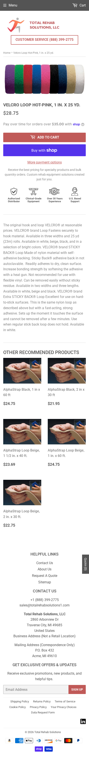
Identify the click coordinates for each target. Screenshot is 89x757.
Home (6, 52)
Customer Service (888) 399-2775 (44, 40)
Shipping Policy (19, 701)
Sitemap (44, 582)
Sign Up (77, 689)
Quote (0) (85, 564)
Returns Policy (42, 701)
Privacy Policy (38, 707)
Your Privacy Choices (63, 707)
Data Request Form (43, 712)
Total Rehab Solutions (47, 732)
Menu (13, 5)
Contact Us (44, 563)
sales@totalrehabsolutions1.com (44, 605)
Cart (82, 5)
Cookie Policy (17, 707)
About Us (44, 569)
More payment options (44, 162)
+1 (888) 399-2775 (44, 600)
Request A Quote (44, 576)
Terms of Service (65, 701)
